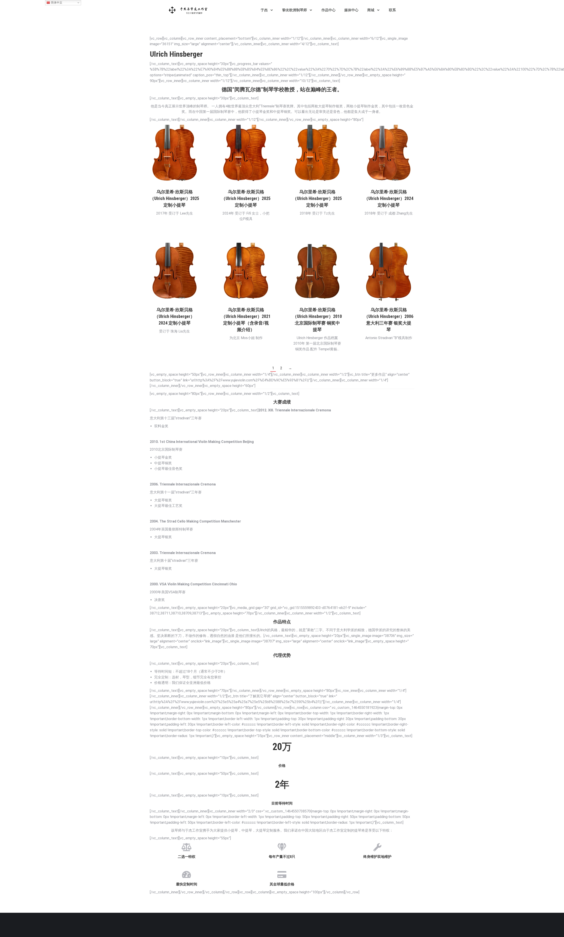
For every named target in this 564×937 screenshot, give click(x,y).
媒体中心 (351, 10)
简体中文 (56, 2)
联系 (392, 10)
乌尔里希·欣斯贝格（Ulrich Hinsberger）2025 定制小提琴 (174, 198)
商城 (370, 10)
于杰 (264, 10)
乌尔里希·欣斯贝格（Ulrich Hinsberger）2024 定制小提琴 (388, 198)
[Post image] (174, 154)
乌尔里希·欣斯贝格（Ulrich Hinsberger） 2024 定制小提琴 (174, 316)
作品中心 (328, 10)
